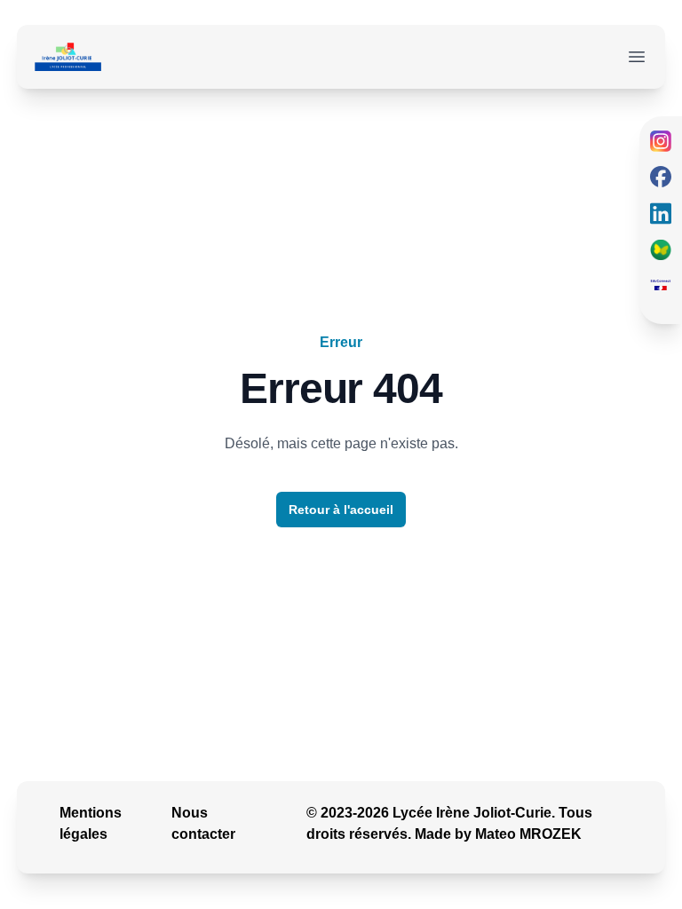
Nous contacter (203, 823)
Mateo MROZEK (528, 834)
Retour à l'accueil (341, 509)
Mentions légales (90, 823)
